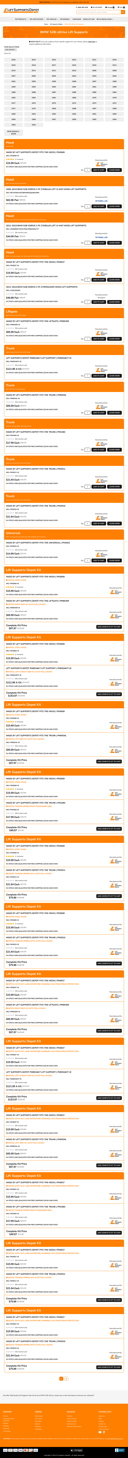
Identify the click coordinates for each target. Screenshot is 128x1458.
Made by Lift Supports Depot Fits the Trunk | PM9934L (36, 395)
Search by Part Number (74, 1426)
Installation (38, 1429)
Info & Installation (104, 19)
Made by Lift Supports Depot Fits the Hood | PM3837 (35, 262)
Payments (6, 1428)
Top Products (20, 19)
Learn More (114, 170)
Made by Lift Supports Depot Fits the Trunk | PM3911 (35, 469)
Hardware (77, 19)
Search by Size (88, 19)
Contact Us (102, 1424)
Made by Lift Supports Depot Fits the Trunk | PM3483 (35, 432)
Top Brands (64, 19)
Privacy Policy (103, 1426)
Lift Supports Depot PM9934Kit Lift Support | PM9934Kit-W (39, 358)
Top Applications (36, 19)
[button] (110, 7)
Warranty (38, 1426)
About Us (102, 1416)
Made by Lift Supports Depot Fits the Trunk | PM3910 (35, 506)
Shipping (6, 1426)
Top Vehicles (51, 19)
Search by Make (72, 1421)
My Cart (5, 1416)
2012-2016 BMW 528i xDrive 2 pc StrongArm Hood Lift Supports (42, 287)
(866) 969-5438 (83, 7)
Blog (100, 1419)
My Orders (38, 1421)
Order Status (39, 1416)
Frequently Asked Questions (8, 1420)
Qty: (82, 170)
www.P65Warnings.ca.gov (115, 1439)
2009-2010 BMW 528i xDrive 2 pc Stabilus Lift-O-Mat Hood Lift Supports (46, 189)
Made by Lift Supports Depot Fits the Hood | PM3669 (35, 152)
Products (69, 1416)
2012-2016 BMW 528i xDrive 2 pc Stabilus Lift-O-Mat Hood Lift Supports (46, 225)
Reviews (5, 1423)
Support (101, 1421)
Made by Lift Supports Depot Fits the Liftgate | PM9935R (37, 321)
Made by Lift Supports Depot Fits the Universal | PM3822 (38, 542)
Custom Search (71, 1419)
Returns (37, 1424)
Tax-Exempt (6, 1431)
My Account (97, 7)
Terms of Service (104, 1429)
